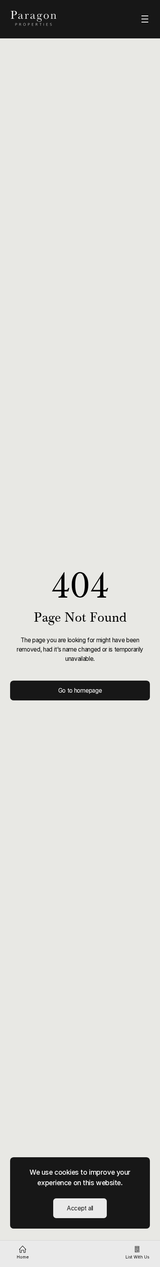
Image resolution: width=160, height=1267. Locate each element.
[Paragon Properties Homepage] (40, 18)
